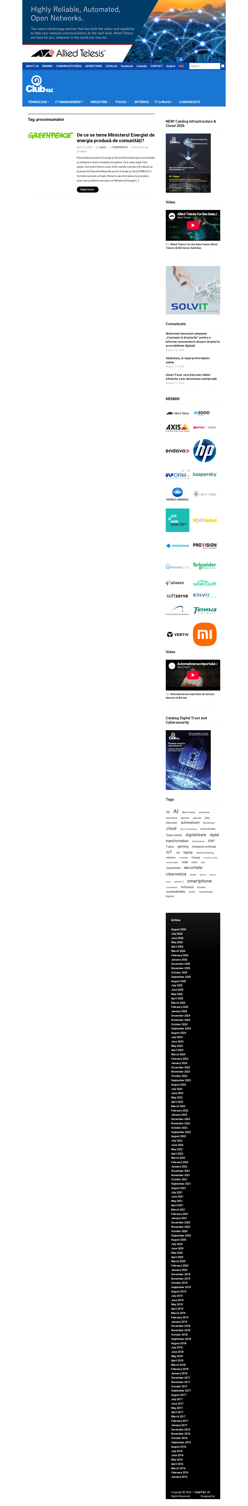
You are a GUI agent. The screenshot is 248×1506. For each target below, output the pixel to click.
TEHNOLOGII (37, 102)
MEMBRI (47, 66)
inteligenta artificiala (204, 846)
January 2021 (179, 1218)
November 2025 (180, 968)
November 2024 (180, 1020)
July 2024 (176, 1037)
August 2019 (178, 1291)
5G (168, 812)
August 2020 (178, 1239)
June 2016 (177, 1455)
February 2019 (179, 1317)
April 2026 (177, 946)
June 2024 (177, 1041)
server (193, 874)
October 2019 (179, 1282)
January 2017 (179, 1425)
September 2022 (181, 1132)
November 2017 (180, 1382)
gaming (183, 846)
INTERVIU (142, 102)
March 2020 (178, 1261)
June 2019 (177, 1300)
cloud (171, 828)
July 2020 (176, 1244)
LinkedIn (142, 66)
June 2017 (177, 1403)
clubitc (102, 147)
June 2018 (177, 1351)
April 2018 (177, 1360)
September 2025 (181, 976)
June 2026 (177, 938)
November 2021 (180, 1175)
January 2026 (179, 959)
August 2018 (178, 1343)
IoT (169, 852)
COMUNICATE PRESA (69, 66)
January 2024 (179, 1063)
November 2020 (180, 1226)
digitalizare (196, 834)
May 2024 (177, 1045)
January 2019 (179, 1321)
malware (171, 857)
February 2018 (179, 1369)
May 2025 (177, 994)
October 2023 (179, 1076)
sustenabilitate (175, 891)
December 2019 (180, 1274)
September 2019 (181, 1287)
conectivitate (208, 828)
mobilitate (183, 858)
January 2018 (179, 1373)
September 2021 (181, 1183)
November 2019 (180, 1278)
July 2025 (176, 985)
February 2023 (179, 1110)
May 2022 (177, 1149)
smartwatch (171, 887)
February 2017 (179, 1420)
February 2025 (179, 1007)
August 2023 (178, 1084)
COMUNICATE (189, 102)
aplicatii (197, 817)
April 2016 (177, 1464)
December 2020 (180, 1222)
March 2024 (178, 1054)
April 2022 (177, 1153)
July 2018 (176, 1347)
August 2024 (178, 1032)
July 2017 (176, 1399)
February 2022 (179, 1162)
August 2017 (178, 1395)
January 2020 (179, 1270)
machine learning (205, 853)
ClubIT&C (200, 1492)
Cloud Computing (188, 829)
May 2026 (177, 942)
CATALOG (111, 66)
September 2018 (181, 1339)
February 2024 (179, 1058)
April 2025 (177, 998)
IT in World (163, 102)
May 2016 (177, 1459)
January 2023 (179, 1114)
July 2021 (176, 1192)
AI (175, 811)
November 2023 (180, 1071)
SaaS (203, 862)
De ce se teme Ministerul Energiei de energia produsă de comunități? (116, 137)
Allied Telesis (188, 812)
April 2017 (177, 1412)
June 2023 (177, 1093)
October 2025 (179, 972)
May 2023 (177, 1097)
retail (185, 862)
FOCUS (120, 102)
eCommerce (198, 841)
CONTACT (157, 66)
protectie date (210, 858)
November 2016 (180, 1433)
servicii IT (179, 881)
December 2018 (180, 1325)
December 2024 (180, 1015)
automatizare (190, 822)
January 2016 (179, 1476)
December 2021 (180, 1170)
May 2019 (177, 1304)
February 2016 (179, 1472)
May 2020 (177, 1252)
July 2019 (176, 1295)
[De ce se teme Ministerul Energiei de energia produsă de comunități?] (50, 135)
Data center (174, 835)
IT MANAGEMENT (68, 102)
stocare (201, 887)
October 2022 (179, 1127)
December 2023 (180, 1067)
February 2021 (179, 1214)
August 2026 (178, 929)
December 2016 (180, 1429)
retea (194, 862)
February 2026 (179, 955)
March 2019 (178, 1313)
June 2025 (177, 989)
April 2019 (177, 1308)
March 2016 (178, 1468)
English (170, 66)
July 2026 (176, 933)
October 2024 (179, 1024)
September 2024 (181, 1028)
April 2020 (177, 1257)
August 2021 (178, 1188)
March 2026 (178, 951)
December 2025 (180, 963)
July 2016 (176, 1451)
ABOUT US (32, 66)
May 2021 (177, 1201)
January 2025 (179, 1011)
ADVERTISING (93, 66)
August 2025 (178, 981)
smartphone (199, 881)
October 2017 (179, 1386)
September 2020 (181, 1235)
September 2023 (181, 1080)
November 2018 (180, 1330)
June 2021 (177, 1196)
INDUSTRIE (99, 102)
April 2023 (177, 1101)
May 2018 (177, 1356)
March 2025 (178, 1002)
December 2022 (180, 1119)
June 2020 (177, 1248)
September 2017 (181, 1390)
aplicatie (185, 818)
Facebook (127, 66)
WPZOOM (209, 1500)
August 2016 (178, 1446)
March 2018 (178, 1364)
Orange (196, 857)
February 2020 (179, 1265)
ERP (211, 841)
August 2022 (178, 1136)
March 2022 (178, 1157)
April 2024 (177, 1050)
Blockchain (209, 823)
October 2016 (179, 1438)
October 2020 (179, 1231)
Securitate (173, 868)
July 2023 (176, 1089)
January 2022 (179, 1166)
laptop (188, 852)
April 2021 (177, 1205)
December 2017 (180, 1377)
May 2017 (177, 1408)
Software (187, 887)
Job (178, 852)
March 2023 (178, 1106)
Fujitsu (170, 846)
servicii (203, 875)
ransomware (172, 862)
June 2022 (177, 1145)
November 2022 (180, 1123)
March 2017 (178, 1416)
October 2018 (179, 1334)
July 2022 (176, 1140)
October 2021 (179, 1179)
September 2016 (181, 1442)
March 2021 (178, 1209)
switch (192, 891)
